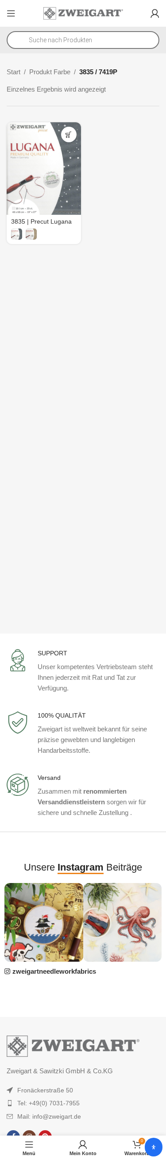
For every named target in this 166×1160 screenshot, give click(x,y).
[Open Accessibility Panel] (153, 1147)
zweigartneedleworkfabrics (54, 971)
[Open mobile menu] (11, 13)
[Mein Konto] (155, 13)
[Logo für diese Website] (83, 12)
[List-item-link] (83, 1090)
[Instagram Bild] (43, 922)
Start (13, 72)
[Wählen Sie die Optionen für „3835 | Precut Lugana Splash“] (69, 134)
